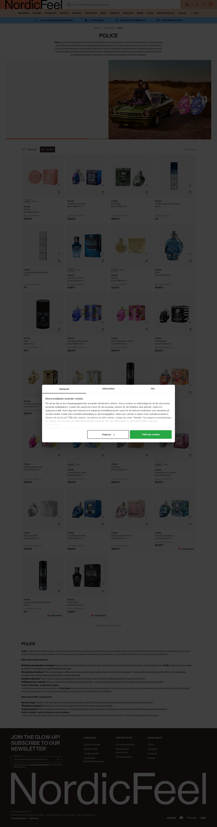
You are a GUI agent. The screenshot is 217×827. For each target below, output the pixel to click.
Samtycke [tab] (64, 389)
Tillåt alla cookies (151, 434)
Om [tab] (153, 388)
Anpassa (106, 434)
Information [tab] (108, 388)
